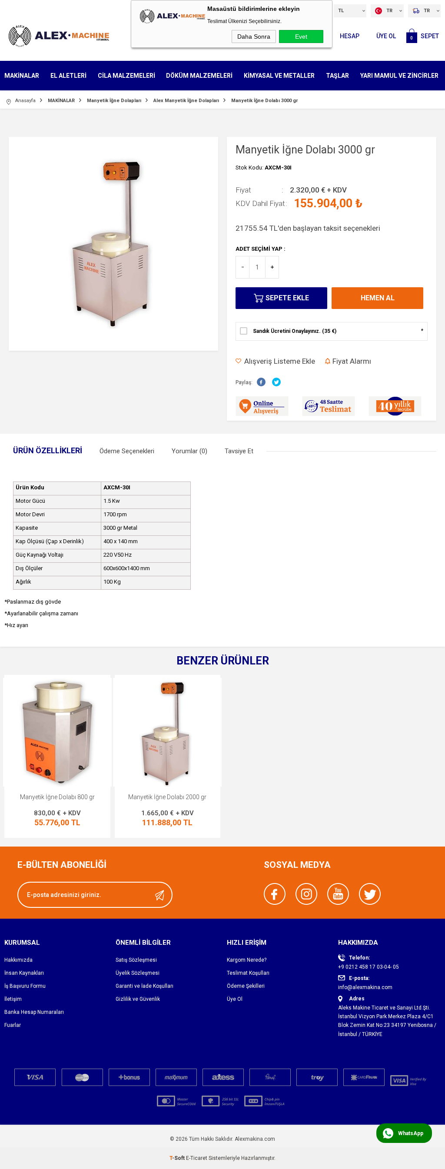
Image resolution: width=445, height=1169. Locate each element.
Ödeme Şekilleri (246, 986)
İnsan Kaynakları (24, 973)
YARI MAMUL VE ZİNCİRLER (399, 75)
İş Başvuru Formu (25, 986)
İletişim (13, 999)
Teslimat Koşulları (248, 973)
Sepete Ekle (287, 298)
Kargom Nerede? (246, 960)
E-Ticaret (196, 1158)
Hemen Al (378, 298)
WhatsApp (410, 1133)
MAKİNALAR (21, 75)
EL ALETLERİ (68, 75)
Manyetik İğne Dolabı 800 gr (57, 797)
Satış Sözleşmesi (136, 960)
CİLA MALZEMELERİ (126, 75)
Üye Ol (386, 36)
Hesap (349, 36)
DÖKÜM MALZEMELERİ (199, 75)
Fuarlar (12, 1025)
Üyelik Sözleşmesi (137, 973)
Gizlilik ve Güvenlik (138, 999)
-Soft (177, 1158)
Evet (301, 36)
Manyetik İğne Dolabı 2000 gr (167, 797)
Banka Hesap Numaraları (34, 1012)
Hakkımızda (18, 960)
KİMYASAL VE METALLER (279, 75)
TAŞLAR (337, 75)
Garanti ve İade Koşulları (144, 986)
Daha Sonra (253, 36)
